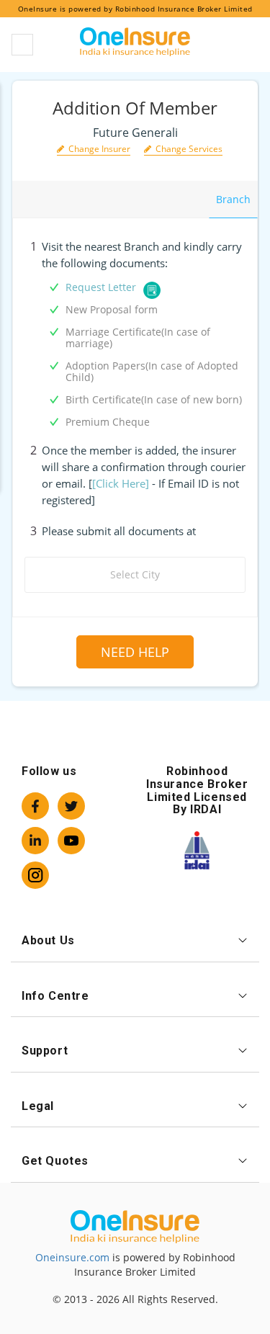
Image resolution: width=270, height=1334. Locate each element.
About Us (48, 940)
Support (45, 1050)
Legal (38, 1106)
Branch (233, 199)
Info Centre (55, 996)
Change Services (186, 149)
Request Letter (101, 287)
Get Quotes (55, 1161)
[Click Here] (120, 483)
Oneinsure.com (72, 1257)
